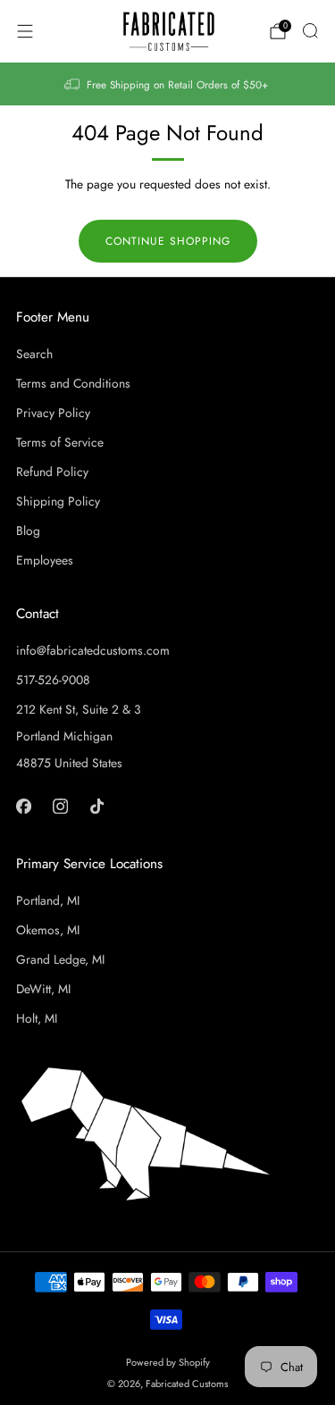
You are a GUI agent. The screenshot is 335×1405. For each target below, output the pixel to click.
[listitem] (167, 84)
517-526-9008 (53, 680)
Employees (44, 560)
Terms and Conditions (73, 383)
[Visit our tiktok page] (97, 806)
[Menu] (25, 31)
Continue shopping (167, 241)
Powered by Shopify (168, 1362)
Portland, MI (48, 900)
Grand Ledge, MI (60, 959)
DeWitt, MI (43, 989)
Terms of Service (60, 442)
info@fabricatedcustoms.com (93, 650)
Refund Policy (52, 472)
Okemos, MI (48, 930)
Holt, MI (36, 1018)
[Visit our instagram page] (60, 806)
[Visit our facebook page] (23, 806)
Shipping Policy (58, 501)
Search (34, 354)
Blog (28, 530)
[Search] (310, 30)
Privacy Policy (53, 413)
